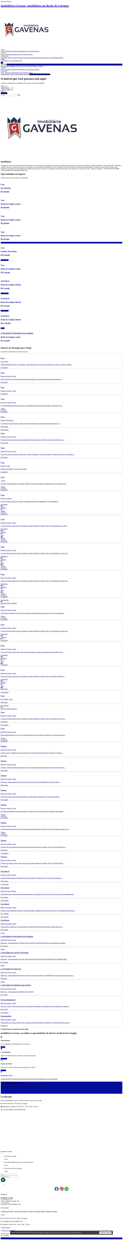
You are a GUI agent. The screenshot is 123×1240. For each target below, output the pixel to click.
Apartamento (21, 51)
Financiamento (39, 57)
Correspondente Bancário (56, 57)
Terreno (37, 51)
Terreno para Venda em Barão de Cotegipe (38, 1091)
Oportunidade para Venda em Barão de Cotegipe (100, 1093)
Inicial (2, 66)
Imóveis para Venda (7, 1211)
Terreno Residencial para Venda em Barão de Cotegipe (69, 1093)
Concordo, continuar (105, 1232)
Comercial (31, 51)
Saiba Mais (4, 1058)
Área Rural (14, 51)
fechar (3, 64)
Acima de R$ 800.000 (51, 1079)
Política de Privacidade (76, 1232)
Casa (26, 51)
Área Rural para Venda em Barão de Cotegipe (65, 1091)
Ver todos (4, 1089)
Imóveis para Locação (20, 1211)
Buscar (5, 93)
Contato (3, 59)
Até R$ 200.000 (5, 1079)
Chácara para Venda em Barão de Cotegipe (40, 1093)
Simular (3, 1047)
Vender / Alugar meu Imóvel (15, 57)
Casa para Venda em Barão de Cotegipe (13, 1091)
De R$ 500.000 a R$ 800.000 (36, 1079)
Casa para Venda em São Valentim (16, 1093)
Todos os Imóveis (6, 51)
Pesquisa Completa (29, 57)
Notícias (46, 57)
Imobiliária (4, 57)
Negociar (3, 1070)
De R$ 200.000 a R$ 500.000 (18, 1079)
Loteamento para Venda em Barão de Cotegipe (92, 1091)
